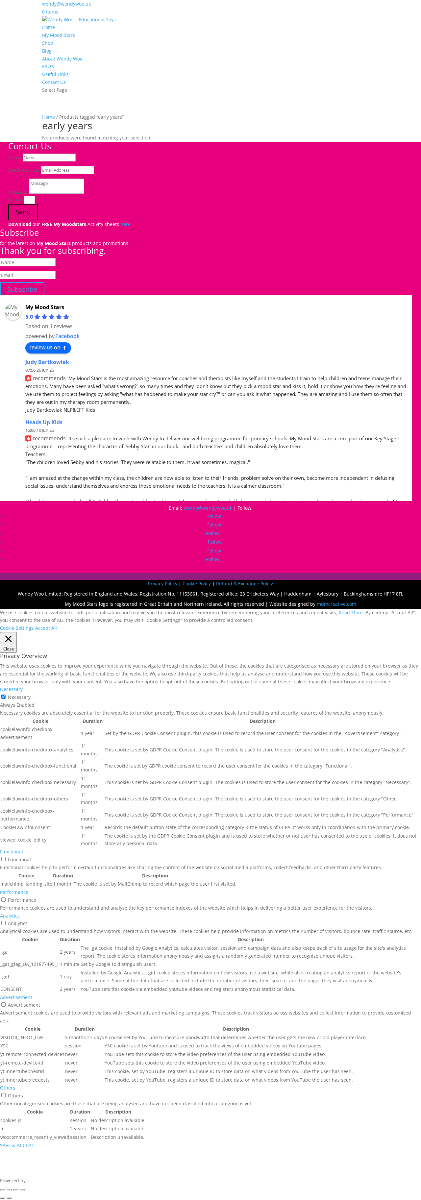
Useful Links (55, 74)
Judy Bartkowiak (47, 362)
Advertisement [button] (16, 997)
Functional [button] (11, 851)
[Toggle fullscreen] (9, 1190)
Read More (351, 612)
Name (14, 157)
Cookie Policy (197, 583)
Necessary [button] (11, 689)
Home (48, 27)
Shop (47, 43)
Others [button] (7, 1088)
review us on (45, 347)
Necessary (19, 697)
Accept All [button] (46, 628)
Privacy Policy (162, 583)
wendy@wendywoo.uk (208, 508)
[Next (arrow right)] (9, 1198)
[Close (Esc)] (22, 1190)
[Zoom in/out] (2, 1190)
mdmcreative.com (336, 604)
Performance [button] (14, 892)
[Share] (15, 1190)
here (125, 224)
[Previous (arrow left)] (2, 1198)
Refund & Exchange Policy (244, 583)
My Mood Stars (58, 35)
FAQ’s (48, 66)
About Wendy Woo (62, 59)
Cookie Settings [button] (17, 628)
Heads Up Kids (43, 422)
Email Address (24, 170)
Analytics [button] (10, 916)
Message (18, 192)
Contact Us (54, 82)
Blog (47, 51)
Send (23, 212)
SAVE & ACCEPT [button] (17, 1145)
